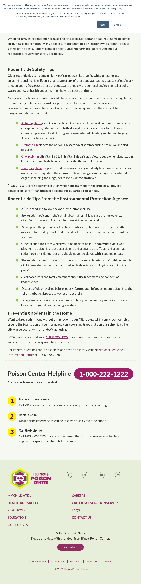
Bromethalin (29, 145)
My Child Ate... (19, 495)
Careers (78, 495)
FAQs (76, 510)
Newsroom (92, 561)
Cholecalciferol (31, 156)
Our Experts (18, 525)
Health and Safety (23, 503)
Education (17, 517)
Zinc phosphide (31, 168)
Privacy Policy (37, 561)
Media (108, 561)
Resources (16, 510)
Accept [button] (103, 24)
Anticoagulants (31, 123)
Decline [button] (117, 24)
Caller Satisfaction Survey (95, 503)
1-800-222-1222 (57, 337)
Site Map (75, 561)
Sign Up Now (70, 546)
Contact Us (81, 517)
